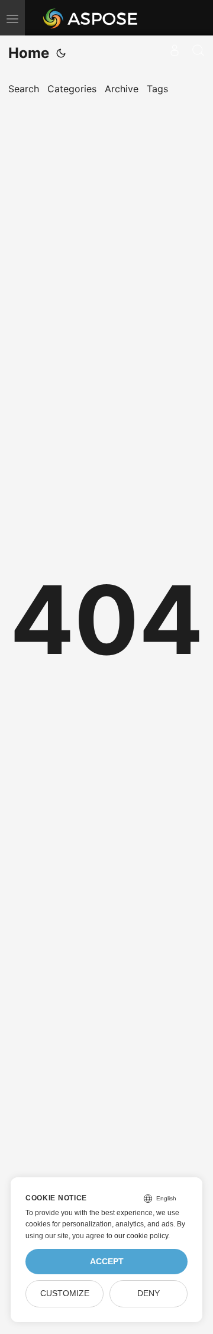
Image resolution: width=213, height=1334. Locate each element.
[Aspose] (91, 18)
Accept (107, 1261)
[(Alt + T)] (61, 53)
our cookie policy (141, 1236)
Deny (148, 1293)
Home (28, 52)
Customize (64, 1293)
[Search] (198, 50)
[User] (174, 50)
